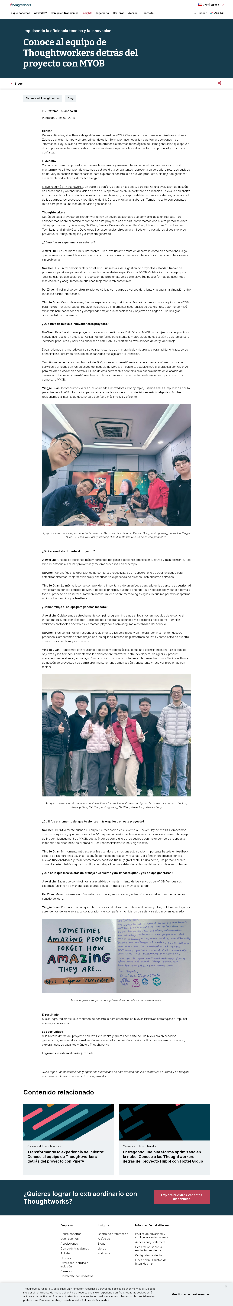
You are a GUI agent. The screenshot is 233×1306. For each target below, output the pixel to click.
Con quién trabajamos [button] (64, 13)
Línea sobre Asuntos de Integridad (151, 1261)
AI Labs (65, 1253)
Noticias (66, 1258)
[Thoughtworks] (20, 3)
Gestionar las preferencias (191, 1294)
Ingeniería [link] (102, 13)
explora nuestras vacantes (59, 1044)
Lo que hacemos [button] (20, 13)
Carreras (66, 1271)
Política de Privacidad (95, 1300)
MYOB (120, 135)
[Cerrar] (226, 1286)
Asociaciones (69, 1243)
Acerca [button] (133, 13)
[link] (182, 1197)
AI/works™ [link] (40, 13)
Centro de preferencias (113, 1234)
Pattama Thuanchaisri (62, 111)
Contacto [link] (148, 13)
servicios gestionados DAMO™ (116, 332)
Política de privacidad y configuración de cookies (151, 1235)
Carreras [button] (118, 13)
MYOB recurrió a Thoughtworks (62, 186)
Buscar (202, 13)
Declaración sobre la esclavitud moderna (148, 1248)
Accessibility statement (150, 1242)
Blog (71, 98)
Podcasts (104, 1253)
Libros (102, 1248)
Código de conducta (148, 1255)
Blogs (101, 1243)
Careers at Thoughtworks (43, 98)
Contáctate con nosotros (77, 1276)
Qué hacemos (70, 1238)
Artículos (104, 1238)
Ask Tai (218, 12)
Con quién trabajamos (75, 1248)
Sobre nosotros (71, 1234)
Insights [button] (87, 13)
